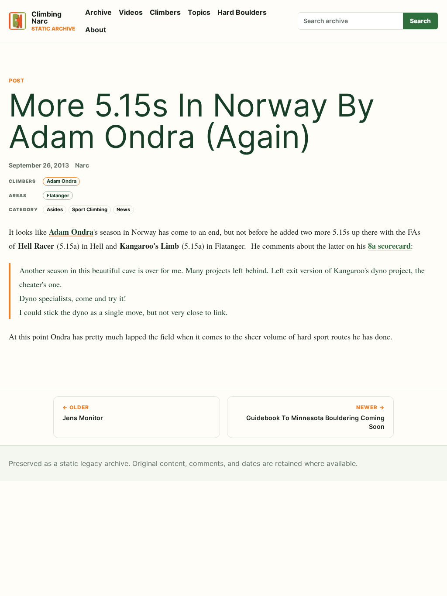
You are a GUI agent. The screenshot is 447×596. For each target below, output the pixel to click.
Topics (199, 12)
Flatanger (58, 195)
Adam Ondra (61, 181)
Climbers (165, 12)
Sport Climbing (89, 209)
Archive (98, 12)
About (95, 29)
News (123, 209)
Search (420, 20)
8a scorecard (389, 245)
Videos (131, 12)
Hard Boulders (242, 12)
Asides (55, 209)
